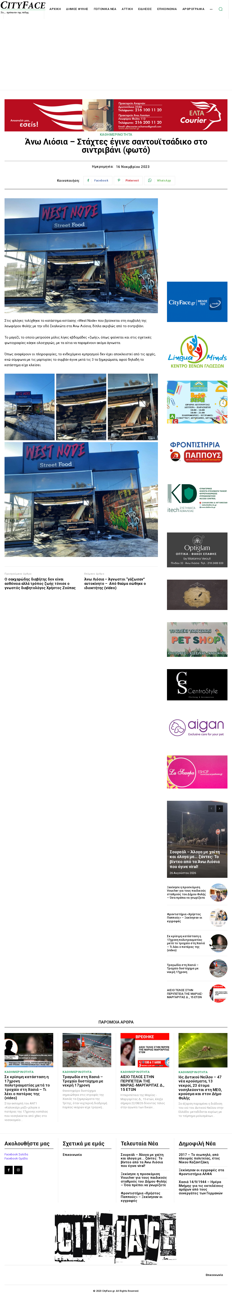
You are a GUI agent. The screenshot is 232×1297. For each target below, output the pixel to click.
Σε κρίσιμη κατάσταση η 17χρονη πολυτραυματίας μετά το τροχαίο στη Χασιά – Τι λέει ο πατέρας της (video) (186, 943)
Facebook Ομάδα (16, 1158)
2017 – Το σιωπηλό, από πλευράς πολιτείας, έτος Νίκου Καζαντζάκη (199, 1158)
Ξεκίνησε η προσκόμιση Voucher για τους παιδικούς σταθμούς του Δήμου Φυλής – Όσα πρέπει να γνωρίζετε (186, 893)
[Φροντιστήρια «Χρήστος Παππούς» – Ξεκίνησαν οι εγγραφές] (218, 918)
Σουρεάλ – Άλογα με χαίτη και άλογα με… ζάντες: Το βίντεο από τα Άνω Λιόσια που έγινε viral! (195, 859)
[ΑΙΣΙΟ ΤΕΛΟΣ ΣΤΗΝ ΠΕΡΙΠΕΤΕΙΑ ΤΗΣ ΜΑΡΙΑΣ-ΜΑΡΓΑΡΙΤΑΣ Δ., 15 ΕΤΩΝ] (218, 994)
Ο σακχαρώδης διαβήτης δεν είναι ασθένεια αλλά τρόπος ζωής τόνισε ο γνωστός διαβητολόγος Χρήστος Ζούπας (40, 583)
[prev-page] (211, 808)
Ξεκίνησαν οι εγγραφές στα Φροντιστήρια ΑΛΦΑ (201, 1172)
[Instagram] (18, 1170)
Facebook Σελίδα (16, 1154)
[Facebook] (9, 1170)
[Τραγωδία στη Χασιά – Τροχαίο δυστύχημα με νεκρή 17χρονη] (218, 968)
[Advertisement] (116, 49)
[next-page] (219, 808)
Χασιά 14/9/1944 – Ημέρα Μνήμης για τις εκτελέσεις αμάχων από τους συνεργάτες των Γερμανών (201, 1187)
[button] (220, 9)
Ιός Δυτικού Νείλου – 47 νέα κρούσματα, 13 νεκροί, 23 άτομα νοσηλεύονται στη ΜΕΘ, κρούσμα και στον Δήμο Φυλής (200, 1087)
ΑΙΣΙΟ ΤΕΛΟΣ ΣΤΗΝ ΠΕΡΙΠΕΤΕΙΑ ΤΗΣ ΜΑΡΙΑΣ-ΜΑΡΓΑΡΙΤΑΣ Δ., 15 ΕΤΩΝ (185, 993)
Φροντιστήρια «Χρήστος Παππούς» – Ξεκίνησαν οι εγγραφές (184, 917)
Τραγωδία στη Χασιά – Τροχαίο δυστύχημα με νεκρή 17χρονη (182, 968)
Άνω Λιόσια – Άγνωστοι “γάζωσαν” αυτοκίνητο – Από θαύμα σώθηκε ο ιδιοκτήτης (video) (115, 583)
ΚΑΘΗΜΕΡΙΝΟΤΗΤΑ (116, 135)
